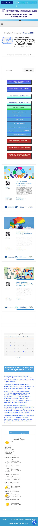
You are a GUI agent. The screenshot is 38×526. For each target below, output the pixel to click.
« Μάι (17, 357)
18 (14, 348)
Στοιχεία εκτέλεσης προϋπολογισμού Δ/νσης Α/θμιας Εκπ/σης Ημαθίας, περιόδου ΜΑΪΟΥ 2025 (24, 41)
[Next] (16, 2)
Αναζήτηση (29, 70)
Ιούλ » (20, 357)
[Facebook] (17, 20)
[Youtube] (21, 6)
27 (23, 351)
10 (10, 345)
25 (14, 351)
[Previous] (15, 2)
